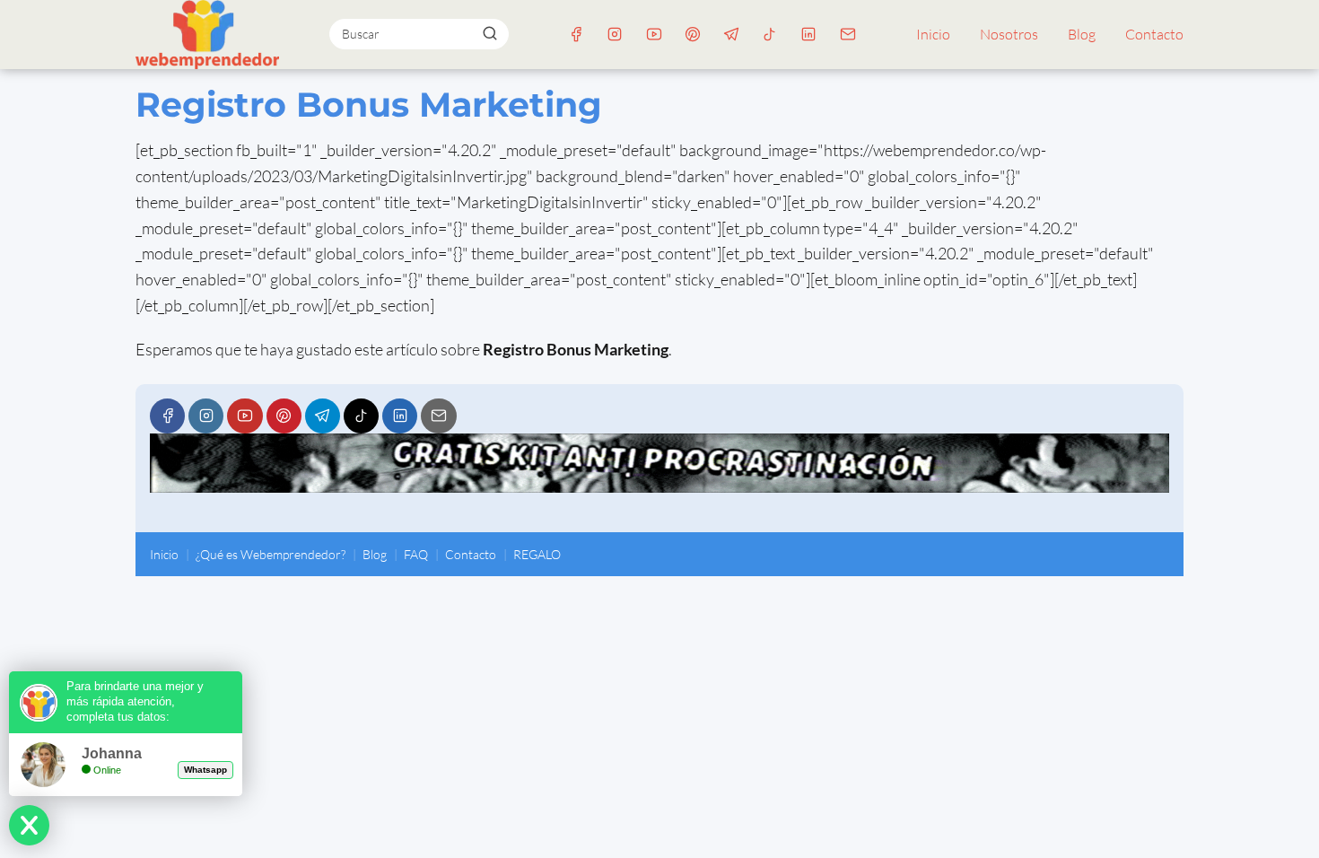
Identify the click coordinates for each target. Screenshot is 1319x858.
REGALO (537, 554)
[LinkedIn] (808, 34)
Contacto (1154, 34)
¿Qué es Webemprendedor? (270, 554)
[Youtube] (653, 34)
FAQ (416, 554)
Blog (1082, 34)
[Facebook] (576, 34)
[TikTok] (770, 34)
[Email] (847, 34)
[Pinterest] (692, 34)
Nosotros (1009, 34)
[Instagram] (615, 34)
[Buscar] (489, 33)
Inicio (933, 34)
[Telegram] (730, 34)
